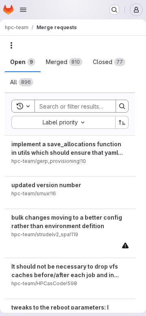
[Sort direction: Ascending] (122, 122)
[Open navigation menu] (23, 9)
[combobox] (63, 122)
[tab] (23, 62)
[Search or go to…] (114, 10)
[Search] (122, 106)
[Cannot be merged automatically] (125, 245)
